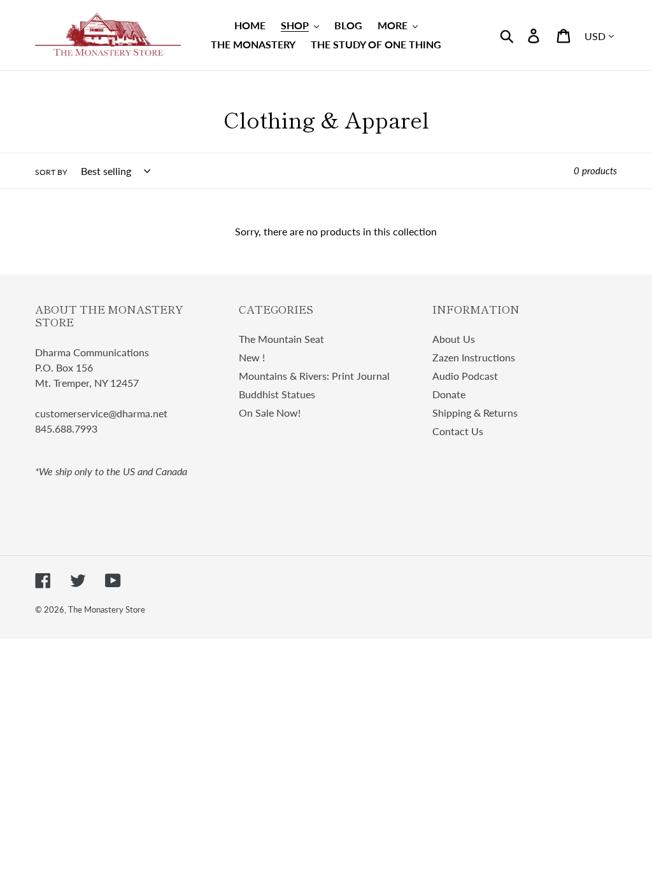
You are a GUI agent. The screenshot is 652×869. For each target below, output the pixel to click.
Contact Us (457, 431)
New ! (252, 357)
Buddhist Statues (277, 394)
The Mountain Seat (281, 339)
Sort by (51, 172)
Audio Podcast (465, 376)
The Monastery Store (106, 609)
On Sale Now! (270, 413)
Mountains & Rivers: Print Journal (314, 376)
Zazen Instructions (473, 357)
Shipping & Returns (475, 413)
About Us (453, 339)
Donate (448, 394)
